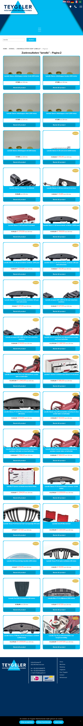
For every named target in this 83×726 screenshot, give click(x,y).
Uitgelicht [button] (62, 669)
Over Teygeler (64, 672)
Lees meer (58, 722)
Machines (62, 664)
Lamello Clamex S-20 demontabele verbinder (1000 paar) (61, 225)
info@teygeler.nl (40, 673)
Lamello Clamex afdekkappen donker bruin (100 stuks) (21, 76)
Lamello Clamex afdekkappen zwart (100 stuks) (61, 113)
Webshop (62, 667)
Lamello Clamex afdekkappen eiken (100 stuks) (22, 113)
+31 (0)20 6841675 (39, 668)
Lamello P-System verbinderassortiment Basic (22, 486)
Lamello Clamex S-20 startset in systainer (21, 225)
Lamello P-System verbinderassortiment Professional (61, 374)
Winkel (12, 48)
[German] (73, 1)
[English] (69, 1)
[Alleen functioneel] (80, 721)
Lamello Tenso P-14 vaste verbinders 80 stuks (61, 561)
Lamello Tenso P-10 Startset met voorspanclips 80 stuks (21, 523)
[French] (77, 1)
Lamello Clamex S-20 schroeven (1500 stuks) (61, 150)
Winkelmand (63, 677)
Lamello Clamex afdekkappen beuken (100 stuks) (61, 76)
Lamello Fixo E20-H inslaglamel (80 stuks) (21, 598)
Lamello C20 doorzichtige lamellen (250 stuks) (21, 561)
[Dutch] (65, 1)
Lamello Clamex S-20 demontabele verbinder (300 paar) (22, 262)
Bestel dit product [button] (19, 87)
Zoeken (31, 39)
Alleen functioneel (43, 722)
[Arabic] (80, 1)
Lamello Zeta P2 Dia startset (61, 523)
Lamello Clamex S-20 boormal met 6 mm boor (61, 188)
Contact (62, 675)
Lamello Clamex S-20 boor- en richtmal (21, 188)
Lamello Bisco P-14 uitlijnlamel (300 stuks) (61, 598)
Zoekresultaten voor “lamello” (29, 48)
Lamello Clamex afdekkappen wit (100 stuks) (21, 150)
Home (5, 48)
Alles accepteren (27, 722)
